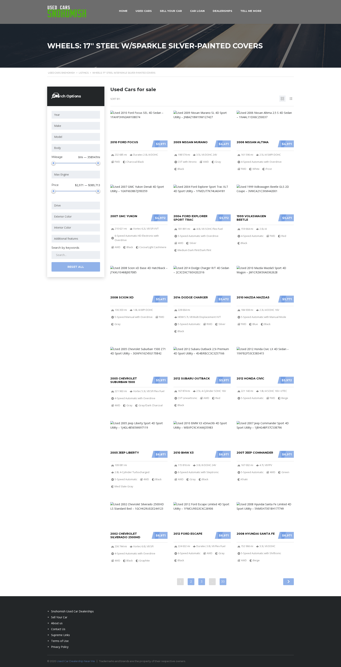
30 (223, 581)
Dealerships (222, 10)
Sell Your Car (171, 10)
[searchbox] (76, 115)
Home (123, 10)
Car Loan (197, 10)
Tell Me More (250, 10)
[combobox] (76, 115)
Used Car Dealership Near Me (76, 661)
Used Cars (144, 10)
